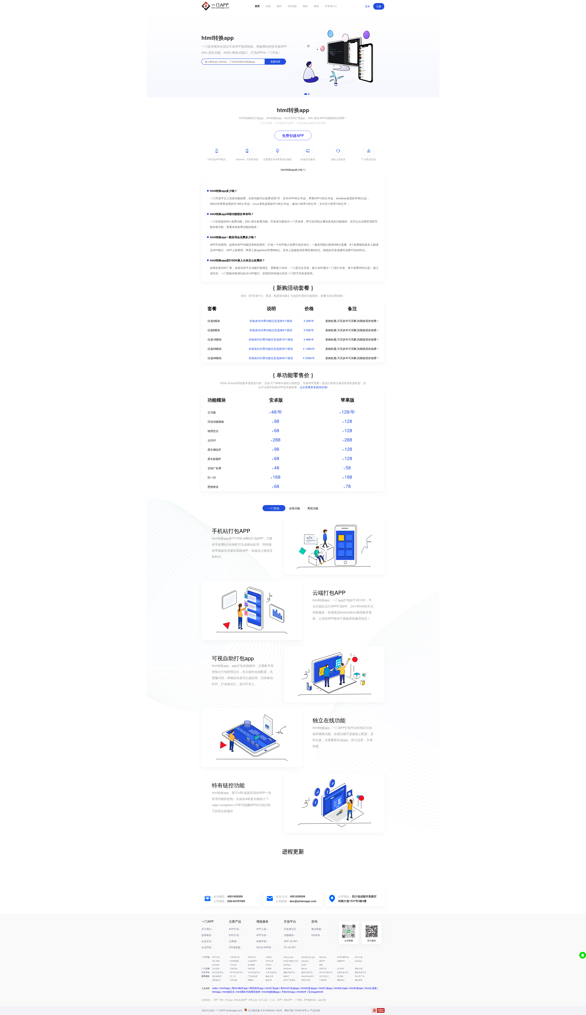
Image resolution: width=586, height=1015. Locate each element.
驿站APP (288, 999)
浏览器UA (216, 980)
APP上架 (359, 957)
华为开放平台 (218, 972)
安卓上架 (263, 999)
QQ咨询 (315, 935)
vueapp (233, 964)
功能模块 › (289, 935)
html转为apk (341, 988)
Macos (304, 968)
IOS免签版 (234, 960)
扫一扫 (233, 976)
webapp (358, 960)
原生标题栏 (217, 976)
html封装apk (356, 988)
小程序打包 (234, 957)
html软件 (301, 991)
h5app (268, 964)
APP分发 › (262, 935)
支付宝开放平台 (326, 972)
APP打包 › (234, 929)
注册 (378, 6)
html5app (225, 988)
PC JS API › (290, 947)
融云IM (269, 980)
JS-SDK (340, 968)
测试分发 (359, 968)
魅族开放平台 (289, 972)
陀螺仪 (250, 980)
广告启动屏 (252, 976)
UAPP (279, 999)
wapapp (305, 960)
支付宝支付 (324, 976)
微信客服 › (316, 929)
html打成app (325, 988)
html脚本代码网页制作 (248, 991)
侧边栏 (286, 976)
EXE (221, 999)
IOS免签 (292, 6)
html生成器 (371, 988)
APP (216, 999)
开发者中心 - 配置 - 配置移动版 (269, 296)
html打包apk (272, 988)
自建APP (341, 960)
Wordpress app (308, 957)
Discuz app (288, 957)
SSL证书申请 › (264, 947)
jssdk (303, 964)
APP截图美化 (310, 999)
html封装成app (309, 988)
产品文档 (315, 1010)
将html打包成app (290, 988)
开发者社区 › (290, 929)
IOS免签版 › (235, 947)
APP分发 (269, 960)
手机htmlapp (288, 991)
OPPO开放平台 (236, 972)
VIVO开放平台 (254, 972)
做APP (322, 960)
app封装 (322, 999)
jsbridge (215, 964)
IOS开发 (251, 968)
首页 (257, 6)
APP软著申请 (343, 957)
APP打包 (216, 957)
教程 (316, 6)
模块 (305, 6)
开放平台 (323, 968)
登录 (367, 6)
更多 (321, 964)
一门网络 (298, 999)
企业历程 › (207, 947)
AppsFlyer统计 (307, 976)
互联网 (268, 968)
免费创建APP (293, 135)
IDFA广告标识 (289, 980)
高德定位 (341, 980)
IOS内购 (233, 980)
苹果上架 (253, 999)
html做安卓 (229, 991)
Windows (288, 968)
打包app (229, 999)
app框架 (251, 964)
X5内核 (340, 976)
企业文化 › (207, 941)
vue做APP (252, 960)
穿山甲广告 (359, 976)
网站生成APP (240, 999)
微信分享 (269, 976)
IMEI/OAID (306, 980)
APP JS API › (291, 941)
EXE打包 (251, 957)
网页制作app (257, 988)
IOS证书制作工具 (291, 960)
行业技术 (216, 968)
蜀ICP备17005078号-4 (296, 1010)
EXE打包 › (234, 935)
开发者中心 (331, 6)
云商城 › (233, 941)
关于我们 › (207, 929)
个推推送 (323, 980)
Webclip (322, 957)
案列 (279, 6)
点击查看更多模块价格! (314, 387)
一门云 (272, 999)
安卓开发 (234, 968)
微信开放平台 (307, 972)
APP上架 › (262, 929)
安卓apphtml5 (315, 991)
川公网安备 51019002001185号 (265, 1010)
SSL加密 (216, 960)
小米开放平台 (271, 972)
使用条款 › (207, 935)
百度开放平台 (343, 972)
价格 (268, 6)
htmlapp (287, 964)
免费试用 (275, 61)
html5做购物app (271, 991)
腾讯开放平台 (360, 972)
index (215, 988)
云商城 (268, 957)
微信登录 (359, 980)
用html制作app (240, 988)
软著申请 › (262, 941)
